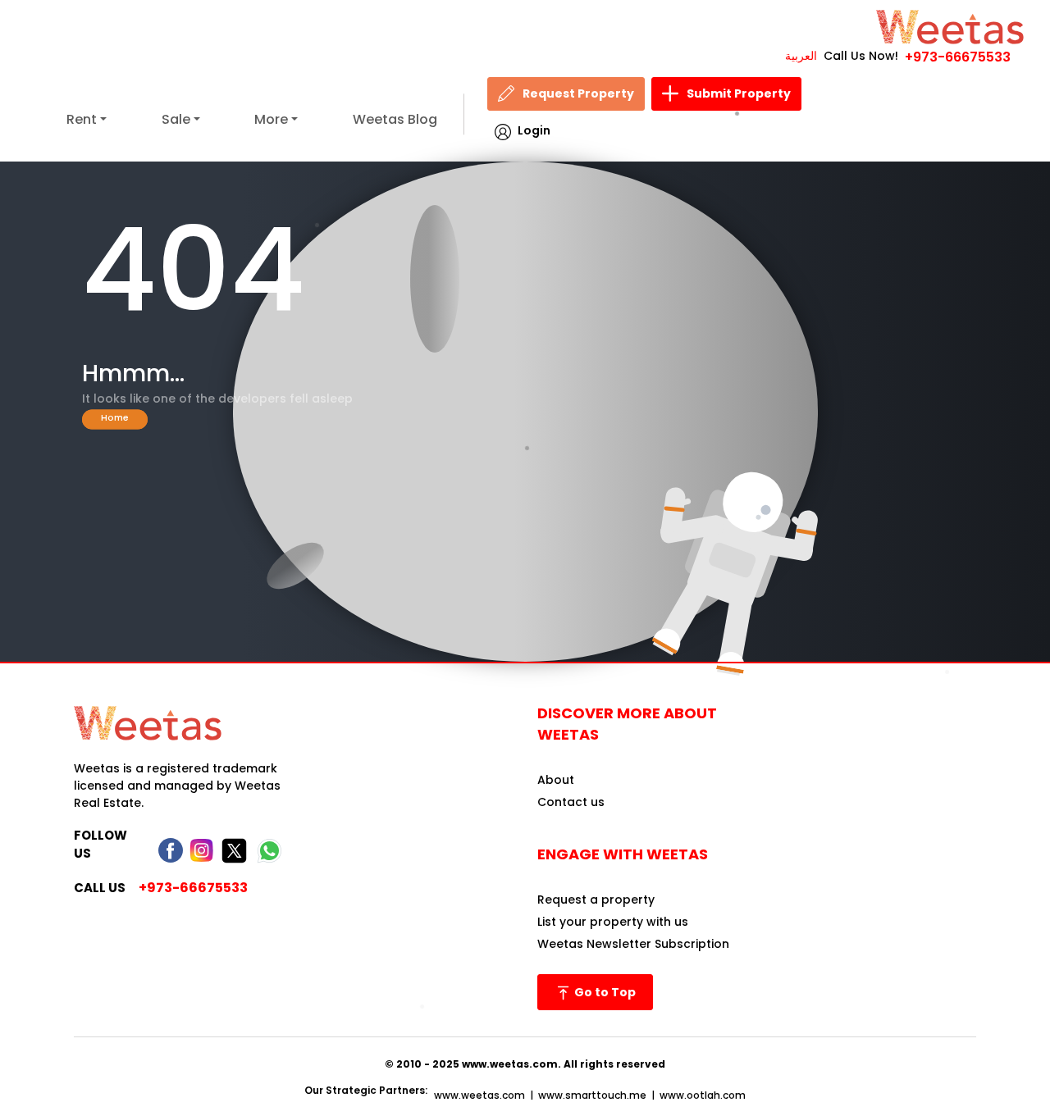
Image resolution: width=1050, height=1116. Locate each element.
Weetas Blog (395, 119)
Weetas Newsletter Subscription (633, 944)
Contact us (571, 802)
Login (534, 130)
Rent (81, 119)
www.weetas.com (479, 1095)
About (555, 780)
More (271, 119)
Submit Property (739, 93)
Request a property (596, 899)
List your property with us (612, 921)
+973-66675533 (958, 57)
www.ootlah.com (703, 1095)
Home (115, 417)
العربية (801, 56)
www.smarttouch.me (592, 1095)
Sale (176, 119)
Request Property (578, 93)
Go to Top (604, 992)
